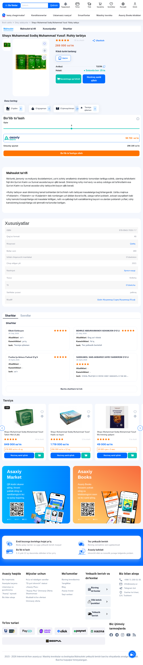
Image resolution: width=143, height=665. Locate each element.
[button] (140, 428)
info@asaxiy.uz (130, 584)
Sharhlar (67, 29)
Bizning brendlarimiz (71, 579)
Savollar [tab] (25, 315)
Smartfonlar (84, 15)
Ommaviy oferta (33, 601)
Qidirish (54, 5)
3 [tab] (71, 125)
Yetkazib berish (96, 614)
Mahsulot (8, 29)
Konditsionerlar (39, 15)
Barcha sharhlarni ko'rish (71, 389)
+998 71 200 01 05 (132, 580)
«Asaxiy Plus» (32, 587)
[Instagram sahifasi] (122, 635)
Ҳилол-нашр (129, 270)
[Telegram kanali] (117, 635)
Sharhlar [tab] (10, 315)
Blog (64, 587)
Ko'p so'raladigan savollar (37, 579)
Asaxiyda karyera (9, 583)
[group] (31, 62)
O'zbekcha (130, 285)
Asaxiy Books (85, 474)
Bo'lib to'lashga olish (71, 153)
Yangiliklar (66, 583)
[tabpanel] (71, 357)
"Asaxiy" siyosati (9, 593)
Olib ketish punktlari (96, 601)
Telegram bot (130, 588)
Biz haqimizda (8, 579)
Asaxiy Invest (67, 591)
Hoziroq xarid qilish (94, 79)
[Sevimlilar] (44, 43)
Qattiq (132, 244)
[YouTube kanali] (128, 635)
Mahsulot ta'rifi (28, 29)
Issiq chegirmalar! (16, 15)
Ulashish (100, 40)
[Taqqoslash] (44, 50)
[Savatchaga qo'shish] (39, 455)
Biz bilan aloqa (8, 597)
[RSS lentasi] (134, 635)
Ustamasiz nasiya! (62, 15)
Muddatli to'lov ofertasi (36, 597)
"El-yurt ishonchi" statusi (36, 583)
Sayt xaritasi (67, 594)
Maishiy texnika (104, 15)
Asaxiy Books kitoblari (130, 15)
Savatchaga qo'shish (70, 79)
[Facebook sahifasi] (111, 635)
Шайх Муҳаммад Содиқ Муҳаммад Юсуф (116, 300)
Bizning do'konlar (95, 589)
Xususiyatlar (49, 29)
